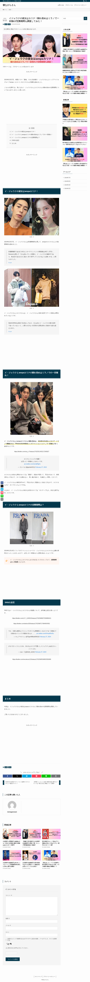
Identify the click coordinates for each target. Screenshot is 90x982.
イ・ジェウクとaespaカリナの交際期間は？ (26, 137)
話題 (6, 24)
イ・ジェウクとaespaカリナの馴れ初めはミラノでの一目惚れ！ (32, 134)
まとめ (14, 143)
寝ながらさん (9, 5)
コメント (9, 895)
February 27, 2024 (41, 467)
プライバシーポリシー (49, 976)
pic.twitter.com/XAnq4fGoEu (45, 633)
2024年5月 (67, 181)
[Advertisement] (31, 106)
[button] (7, 776)
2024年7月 (67, 177)
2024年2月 (67, 188)
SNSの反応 (15, 140)
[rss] (84, 1)
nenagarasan (12, 812)
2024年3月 (67, 185)
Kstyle (10, 262)
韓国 (9, 24)
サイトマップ (38, 976)
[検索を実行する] (85, 18)
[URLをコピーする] (55, 776)
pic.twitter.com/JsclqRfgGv (32, 464)
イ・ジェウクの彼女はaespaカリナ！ (24, 131)
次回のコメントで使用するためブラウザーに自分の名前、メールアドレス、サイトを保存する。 (32, 939)
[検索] (86, 1)
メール (8, 925)
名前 (8, 918)
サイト (7, 932)
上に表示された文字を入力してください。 (17, 948)
